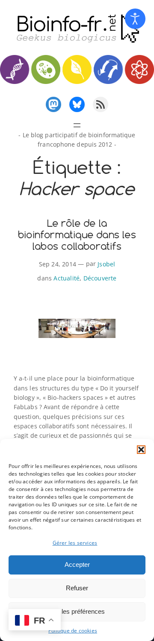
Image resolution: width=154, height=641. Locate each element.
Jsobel (106, 264)
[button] (141, 449)
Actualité (66, 278)
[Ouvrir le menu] (77, 125)
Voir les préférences (77, 611)
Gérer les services (75, 542)
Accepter (77, 564)
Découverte (100, 278)
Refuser (77, 588)
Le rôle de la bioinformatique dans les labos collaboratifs (77, 234)
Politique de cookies (72, 630)
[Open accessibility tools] (135, 19)
